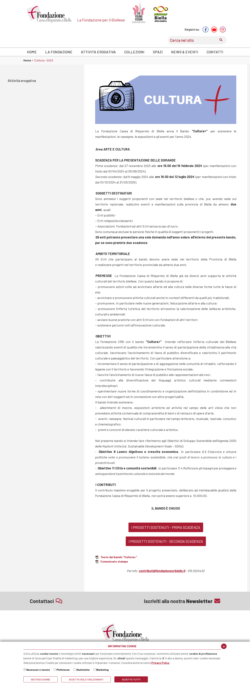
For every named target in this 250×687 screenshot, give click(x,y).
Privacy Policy (160, 662)
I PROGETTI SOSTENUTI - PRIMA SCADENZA (165, 527)
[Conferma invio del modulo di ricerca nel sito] (221, 40)
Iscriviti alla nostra (178, 601)
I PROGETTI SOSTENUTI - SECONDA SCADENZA (166, 541)
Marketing (102, 669)
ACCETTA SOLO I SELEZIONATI (86, 679)
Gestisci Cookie (40, 679)
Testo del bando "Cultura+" (118, 557)
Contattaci (42, 601)
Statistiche (83, 669)
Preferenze (63, 669)
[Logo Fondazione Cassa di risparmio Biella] (49, 14)
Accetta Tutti (131, 679)
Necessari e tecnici (38, 669)
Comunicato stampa (114, 561)
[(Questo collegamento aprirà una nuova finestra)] (205, 29)
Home (27, 60)
